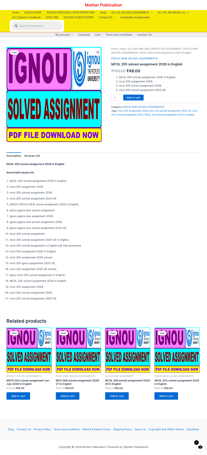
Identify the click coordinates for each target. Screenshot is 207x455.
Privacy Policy (42, 429)
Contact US (105, 17)
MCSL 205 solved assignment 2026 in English (170, 114)
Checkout (84, 34)
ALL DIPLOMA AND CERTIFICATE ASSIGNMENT (154, 48)
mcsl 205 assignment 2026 (133, 110)
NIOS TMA (52, 17)
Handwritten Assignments (135, 17)
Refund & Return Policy (96, 429)
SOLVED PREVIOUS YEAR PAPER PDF (71, 12)
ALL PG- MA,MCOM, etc (171, 12)
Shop (103, 12)
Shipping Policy (122, 429)
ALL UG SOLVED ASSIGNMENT (130, 12)
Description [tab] (13, 155)
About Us (140, 429)
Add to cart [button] (18, 396)
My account (62, 34)
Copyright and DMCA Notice (166, 429)
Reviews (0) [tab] (32, 155)
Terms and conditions (119, 34)
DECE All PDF (32, 12)
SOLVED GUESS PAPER (78, 17)
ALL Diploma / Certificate (26, 17)
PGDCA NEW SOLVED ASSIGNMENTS (134, 58)
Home (15, 12)
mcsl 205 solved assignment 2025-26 (170, 110)
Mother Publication (103, 5)
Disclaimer (192, 429)
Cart (98, 34)
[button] (151, 12)
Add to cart (133, 97)
